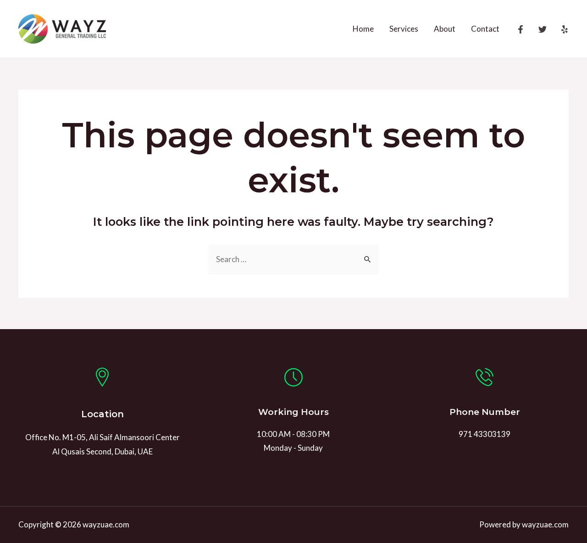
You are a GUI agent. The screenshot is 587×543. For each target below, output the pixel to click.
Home (363, 29)
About (444, 29)
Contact (485, 29)
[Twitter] (542, 29)
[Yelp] (564, 29)
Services (403, 29)
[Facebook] (520, 29)
